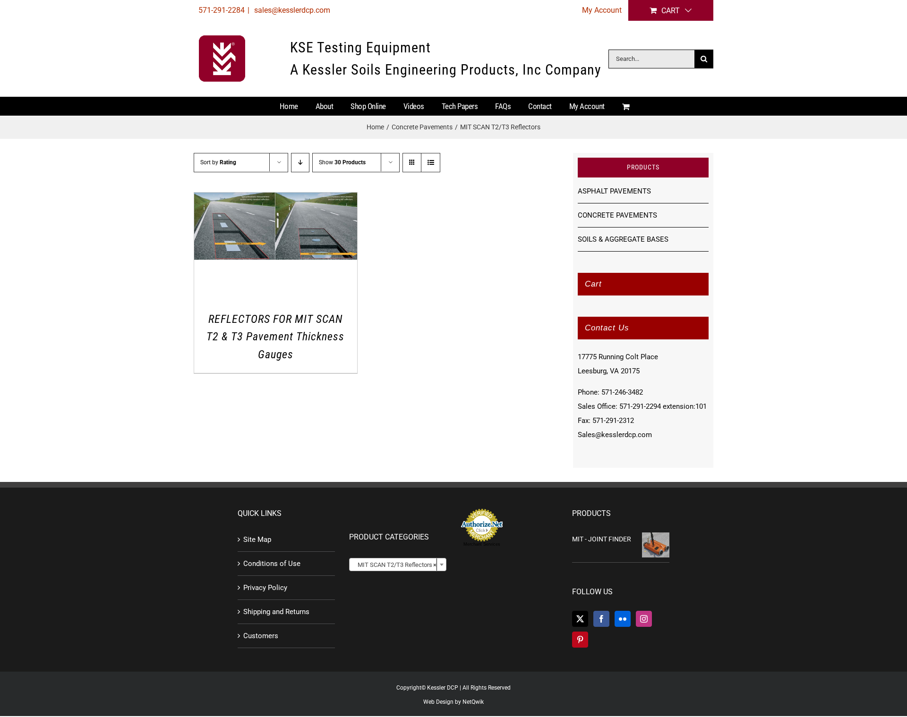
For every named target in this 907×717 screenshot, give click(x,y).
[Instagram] (644, 619)
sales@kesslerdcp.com (291, 10)
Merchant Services (481, 544)
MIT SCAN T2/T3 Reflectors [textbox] (394, 564)
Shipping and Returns (276, 611)
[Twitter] (580, 619)
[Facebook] (601, 619)
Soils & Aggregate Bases (623, 239)
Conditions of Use (271, 563)
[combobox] (397, 564)
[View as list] (430, 162)
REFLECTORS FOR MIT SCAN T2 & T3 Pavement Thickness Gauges (275, 336)
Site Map (257, 539)
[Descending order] (300, 162)
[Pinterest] (580, 640)
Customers (260, 636)
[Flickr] (623, 619)
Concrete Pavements (617, 215)
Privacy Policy (265, 587)
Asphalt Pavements (614, 191)
